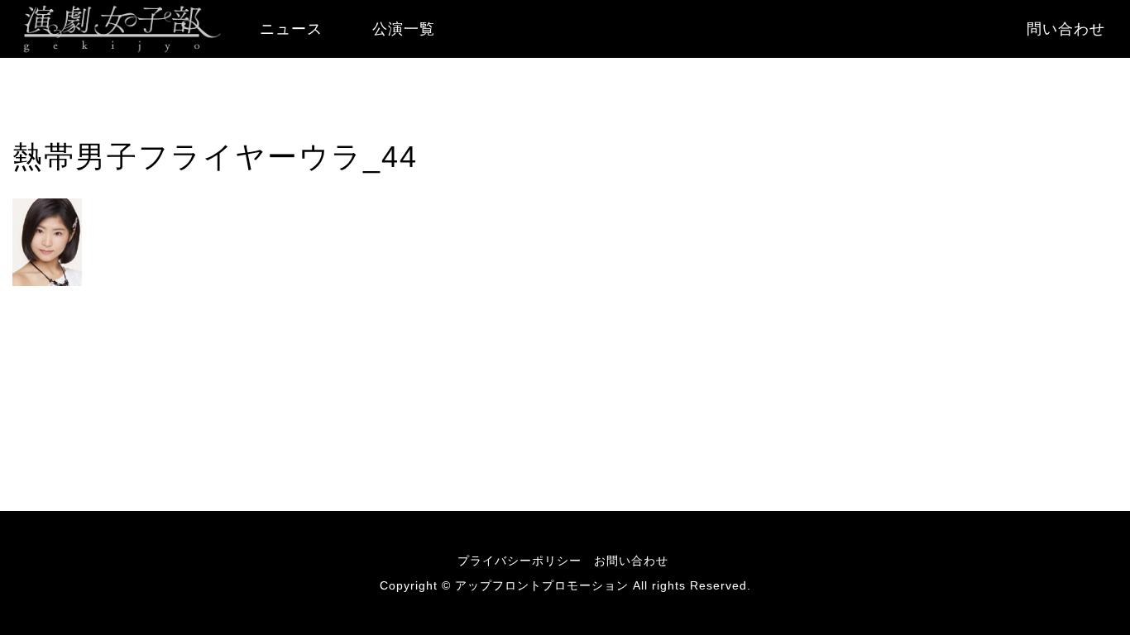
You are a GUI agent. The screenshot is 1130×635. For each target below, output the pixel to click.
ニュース (291, 29)
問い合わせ (1066, 29)
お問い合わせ (631, 560)
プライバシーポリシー (519, 560)
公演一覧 (403, 29)
